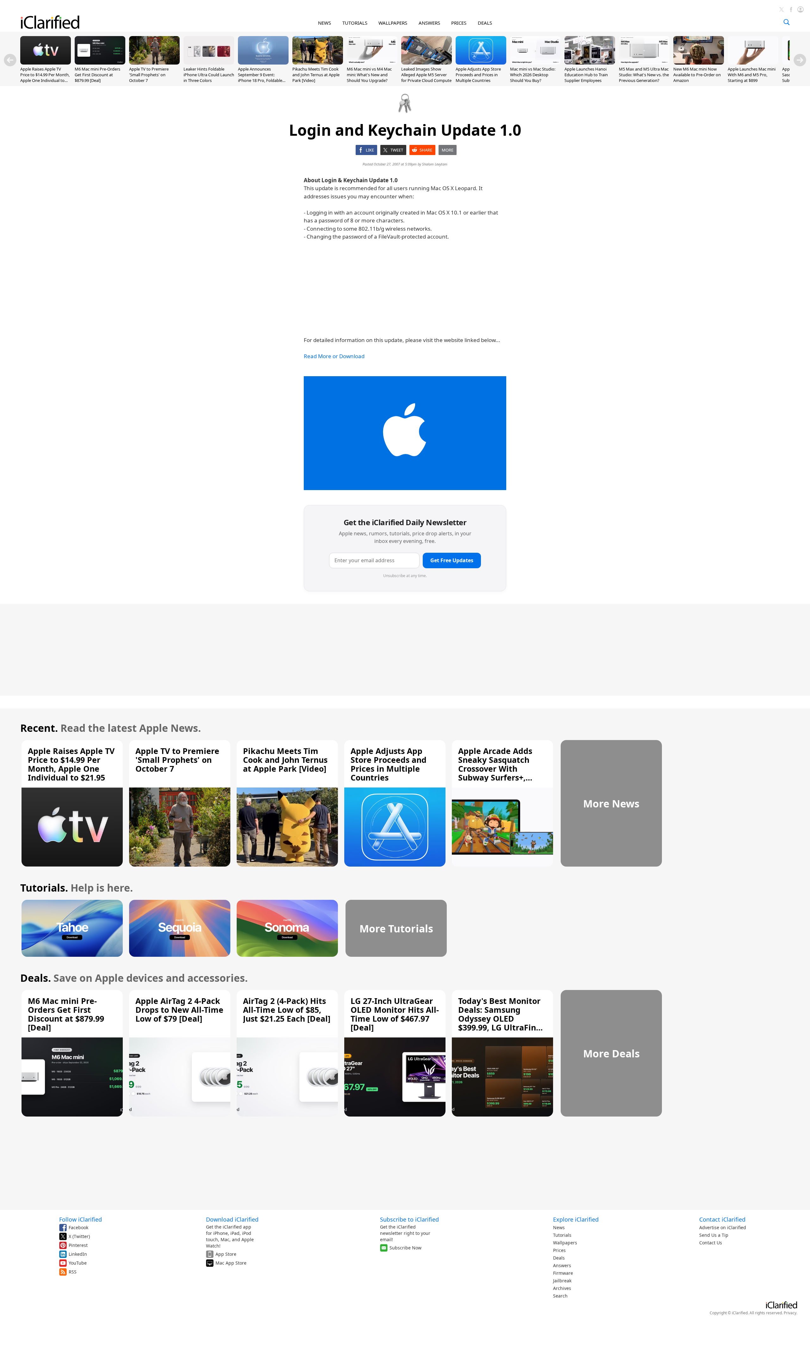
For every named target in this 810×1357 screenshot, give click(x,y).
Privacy (790, 1313)
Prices (559, 1250)
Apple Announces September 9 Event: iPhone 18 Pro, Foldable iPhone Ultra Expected (260, 77)
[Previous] (10, 60)
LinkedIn (78, 1254)
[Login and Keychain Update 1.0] (405, 433)
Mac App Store (230, 1263)
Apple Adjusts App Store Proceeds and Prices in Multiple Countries (478, 74)
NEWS (324, 23)
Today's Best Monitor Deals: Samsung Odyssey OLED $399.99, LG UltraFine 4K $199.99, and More (499, 1018)
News (559, 1227)
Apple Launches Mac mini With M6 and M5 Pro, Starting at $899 (752, 74)
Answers (562, 1265)
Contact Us (710, 1243)
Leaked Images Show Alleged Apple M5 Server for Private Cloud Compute (426, 74)
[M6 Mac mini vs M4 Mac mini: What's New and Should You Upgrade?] (372, 62)
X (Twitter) (79, 1236)
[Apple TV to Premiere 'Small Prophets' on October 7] (154, 62)
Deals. (35, 978)
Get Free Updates (451, 560)
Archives (562, 1288)
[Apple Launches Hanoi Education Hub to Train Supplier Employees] (589, 62)
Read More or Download (334, 356)
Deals (559, 1258)
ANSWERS (429, 23)
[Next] (800, 60)
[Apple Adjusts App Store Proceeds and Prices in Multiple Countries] (481, 62)
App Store (225, 1254)
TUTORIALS (354, 23)
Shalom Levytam (434, 164)
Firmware (563, 1273)
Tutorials (562, 1235)
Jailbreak (562, 1281)
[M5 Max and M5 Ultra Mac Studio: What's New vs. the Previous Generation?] (644, 62)
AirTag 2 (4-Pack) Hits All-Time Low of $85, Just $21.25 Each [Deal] (286, 1009)
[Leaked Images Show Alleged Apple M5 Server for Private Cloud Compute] (426, 62)
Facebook (78, 1227)
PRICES (458, 23)
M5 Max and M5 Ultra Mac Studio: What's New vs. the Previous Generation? (644, 74)
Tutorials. (44, 887)
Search (560, 1296)
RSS (73, 1272)
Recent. (39, 728)
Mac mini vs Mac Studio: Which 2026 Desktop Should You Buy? (532, 74)
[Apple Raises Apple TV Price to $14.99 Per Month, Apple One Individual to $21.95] (45, 62)
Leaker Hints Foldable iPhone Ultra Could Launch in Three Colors (209, 74)
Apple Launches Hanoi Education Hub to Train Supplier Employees (586, 74)
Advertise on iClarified (722, 1227)
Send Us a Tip (713, 1235)
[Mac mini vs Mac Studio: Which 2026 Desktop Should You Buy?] (535, 62)
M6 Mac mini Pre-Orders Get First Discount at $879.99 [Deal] (97, 74)
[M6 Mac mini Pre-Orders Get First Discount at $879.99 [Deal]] (100, 62)
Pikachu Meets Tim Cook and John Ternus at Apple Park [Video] (316, 74)
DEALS (485, 23)
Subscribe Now (405, 1248)
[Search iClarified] (786, 22)
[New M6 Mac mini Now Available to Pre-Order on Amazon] (698, 62)
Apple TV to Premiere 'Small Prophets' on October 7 (149, 74)
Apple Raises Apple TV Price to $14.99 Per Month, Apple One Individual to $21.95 (45, 77)
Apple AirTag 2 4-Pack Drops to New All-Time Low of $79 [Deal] (179, 1009)
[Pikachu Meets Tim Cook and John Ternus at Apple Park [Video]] (317, 62)
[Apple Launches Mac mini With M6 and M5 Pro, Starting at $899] (753, 62)
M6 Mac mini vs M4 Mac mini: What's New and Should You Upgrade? (369, 74)
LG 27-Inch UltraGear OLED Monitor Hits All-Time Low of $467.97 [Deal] (395, 1014)
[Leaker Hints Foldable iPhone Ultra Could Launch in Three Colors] (209, 62)
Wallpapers (565, 1243)
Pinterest (78, 1245)
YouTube (78, 1263)
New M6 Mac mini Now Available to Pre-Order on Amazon (697, 74)
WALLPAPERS (392, 23)
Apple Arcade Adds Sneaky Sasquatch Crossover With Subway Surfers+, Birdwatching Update (500, 768)
